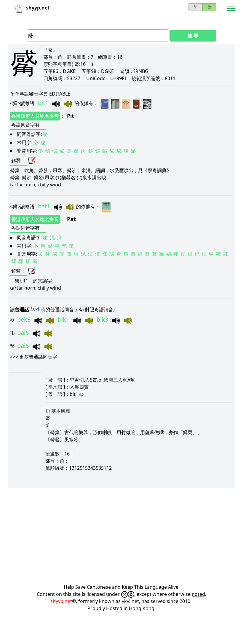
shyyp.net (61, 601)
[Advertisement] (121, 532)
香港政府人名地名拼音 (35, 116)
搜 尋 (193, 35)
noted (198, 594)
